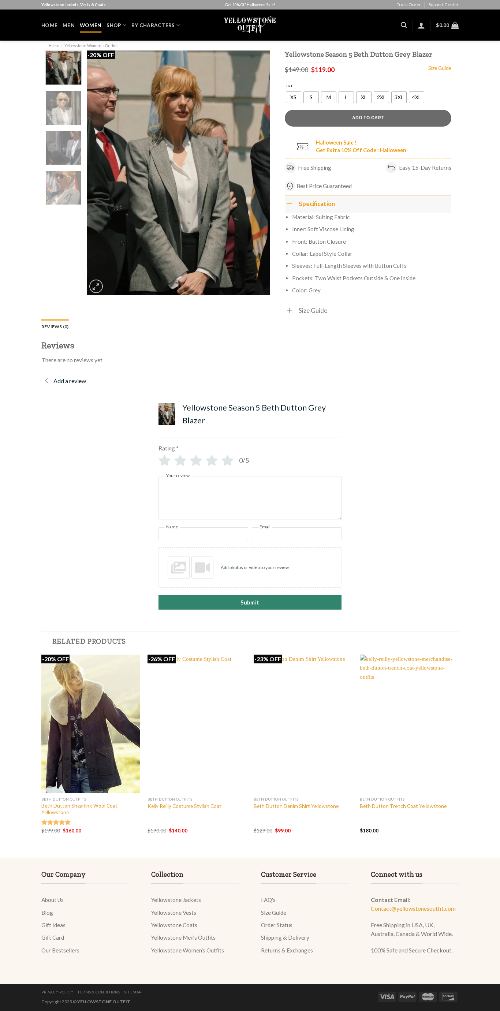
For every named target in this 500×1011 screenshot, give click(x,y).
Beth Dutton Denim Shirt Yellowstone (296, 806)
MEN (69, 25)
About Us (52, 899)
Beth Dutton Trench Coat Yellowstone (403, 806)
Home (49, 25)
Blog (47, 912)
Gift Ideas (53, 925)
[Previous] (99, 172)
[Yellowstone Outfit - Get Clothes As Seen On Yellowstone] (250, 25)
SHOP (114, 25)
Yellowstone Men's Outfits (183, 937)
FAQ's (268, 899)
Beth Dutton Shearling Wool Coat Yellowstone (79, 808)
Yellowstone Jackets (176, 899)
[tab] (55, 326)
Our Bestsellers (60, 950)
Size (289, 86)
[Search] (404, 25)
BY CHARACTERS (153, 25)
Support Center (444, 4)
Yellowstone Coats (174, 925)
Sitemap (133, 992)
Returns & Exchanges (287, 950)
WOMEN (90, 25)
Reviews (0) (55, 326)
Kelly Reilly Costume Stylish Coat (184, 806)
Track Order (409, 4)
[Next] (257, 172)
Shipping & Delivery (285, 937)
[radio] (293, 97)
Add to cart (368, 117)
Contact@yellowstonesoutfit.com (413, 908)
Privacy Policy (57, 992)
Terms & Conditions (98, 992)
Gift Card (52, 937)
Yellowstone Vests (173, 912)
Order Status (276, 925)
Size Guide (273, 912)
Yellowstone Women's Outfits (90, 45)
